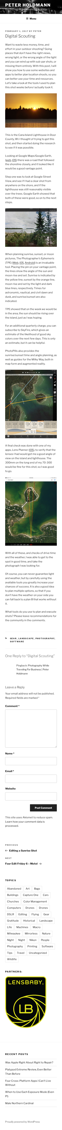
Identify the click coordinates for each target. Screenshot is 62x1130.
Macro (36, 927)
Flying (35, 914)
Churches (13, 901)
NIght (10, 940)
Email (9, 771)
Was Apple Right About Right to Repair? (29, 1062)
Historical (29, 920)
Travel (20, 952)
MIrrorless (31, 933)
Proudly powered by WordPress (22, 1121)
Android (30, 262)
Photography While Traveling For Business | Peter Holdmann (32, 669)
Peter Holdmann (28, 5)
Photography (45, 638)
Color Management (35, 901)
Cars (46, 895)
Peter (37, 31)
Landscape (26, 638)
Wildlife (12, 959)
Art (28, 888)
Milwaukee (13, 933)
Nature (46, 933)
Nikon (33, 940)
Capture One (30, 895)
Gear (13, 638)
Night (21, 940)
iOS (14, 160)
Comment (12, 706)
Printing (32, 946)
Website (10, 788)
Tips (9, 952)
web (8, 160)
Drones (29, 907)
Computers (14, 907)
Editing (22, 914)
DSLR (10, 914)
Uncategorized (38, 952)
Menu (33, 18)
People (45, 940)
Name (9, 753)
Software (17, 641)
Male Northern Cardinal (19, 1103)
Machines (22, 927)
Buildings (12, 895)
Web (15, 262)
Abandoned (14, 888)
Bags (37, 888)
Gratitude (13, 920)
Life (9, 927)
